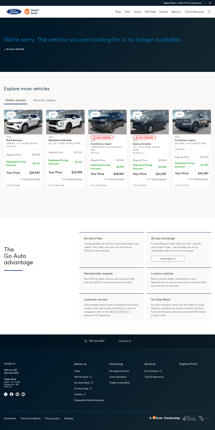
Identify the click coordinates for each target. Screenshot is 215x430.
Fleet (127, 11)
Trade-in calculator (119, 382)
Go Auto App (81, 388)
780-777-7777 (117, 311)
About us (176, 11)
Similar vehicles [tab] (15, 100)
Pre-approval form (119, 370)
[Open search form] (209, 11)
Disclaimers (10, 418)
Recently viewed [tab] (44, 100)
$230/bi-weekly (159, 179)
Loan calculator (117, 376)
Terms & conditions (30, 418)
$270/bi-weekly (116, 179)
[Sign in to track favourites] (38, 113)
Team (77, 370)
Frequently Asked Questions (89, 400)
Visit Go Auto (81, 376)
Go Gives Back (82, 382)
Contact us (9, 363)
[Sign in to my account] (210, 3)
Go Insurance (151, 370)
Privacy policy (52, 418)
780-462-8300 (11, 372)
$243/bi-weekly (74, 179)
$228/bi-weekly (201, 179)
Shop (118, 11)
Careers (78, 394)
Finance (163, 11)
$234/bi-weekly (32, 179)
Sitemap (68, 418)
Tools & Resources (194, 11)
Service (137, 11)
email (90, 311)
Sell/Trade (150, 11)
